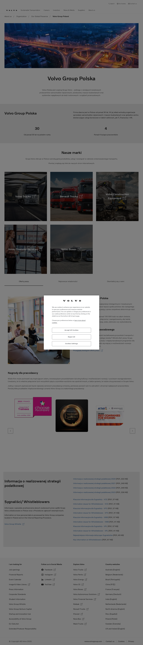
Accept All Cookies (72, 330)
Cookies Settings (71, 343)
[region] (71, 322)
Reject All (71, 337)
